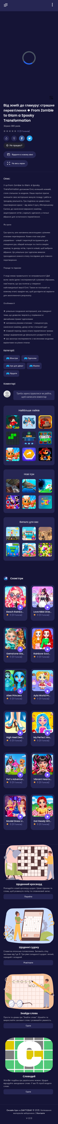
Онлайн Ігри (12, 1110)
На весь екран (18, 163)
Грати (28, 1025)
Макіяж (36, 365)
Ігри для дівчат (16, 365)
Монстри (14, 358)
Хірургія (13, 373)
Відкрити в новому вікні (22, 154)
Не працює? (16, 145)
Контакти (41, 1113)
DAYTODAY (26, 1110)
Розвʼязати (28, 962)
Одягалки (32, 358)
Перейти (28, 896)
